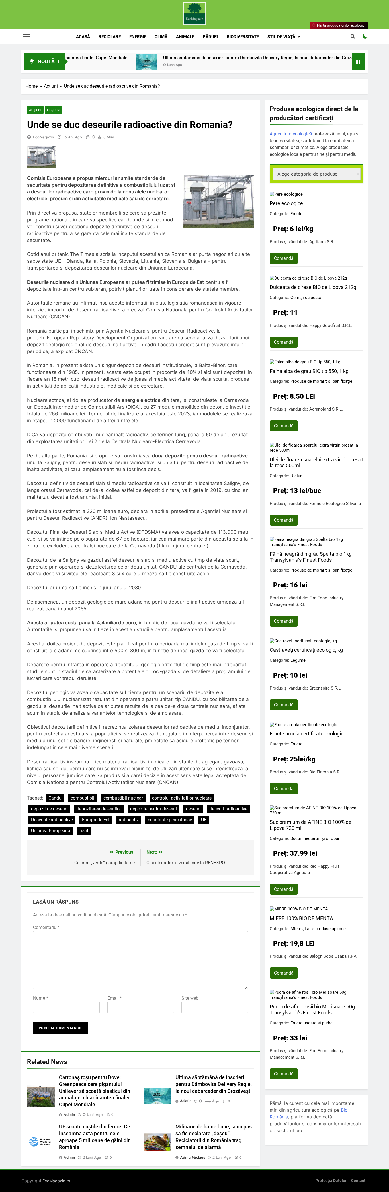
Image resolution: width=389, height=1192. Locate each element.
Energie (137, 36)
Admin (69, 1114)
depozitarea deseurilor (99, 809)
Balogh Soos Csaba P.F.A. (333, 956)
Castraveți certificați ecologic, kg (306, 650)
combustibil (82, 798)
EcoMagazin (43, 137)
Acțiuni (35, 109)
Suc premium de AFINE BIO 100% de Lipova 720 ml (310, 825)
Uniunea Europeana (50, 830)
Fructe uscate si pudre (311, 1023)
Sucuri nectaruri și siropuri (315, 838)
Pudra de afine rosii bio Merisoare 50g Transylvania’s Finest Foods (312, 1010)
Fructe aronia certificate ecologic (306, 734)
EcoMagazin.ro (56, 1180)
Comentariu (46, 927)
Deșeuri (53, 109)
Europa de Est (96, 819)
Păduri (210, 36)
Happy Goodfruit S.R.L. (330, 325)
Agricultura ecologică (291, 133)
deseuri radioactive (228, 809)
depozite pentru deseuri (153, 809)
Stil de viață (281, 36)
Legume (298, 660)
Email (114, 998)
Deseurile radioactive (52, 819)
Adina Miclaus (192, 1157)
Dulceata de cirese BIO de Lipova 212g (313, 287)
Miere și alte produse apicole (318, 928)
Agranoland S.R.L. (326, 409)
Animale (185, 36)
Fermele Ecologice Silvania (335, 503)
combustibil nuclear (123, 798)
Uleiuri (296, 475)
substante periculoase (170, 819)
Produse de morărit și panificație (321, 381)
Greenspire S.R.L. (325, 688)
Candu (55, 798)
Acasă (83, 36)
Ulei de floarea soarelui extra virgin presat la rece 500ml (316, 462)
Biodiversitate (243, 36)
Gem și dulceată (305, 297)
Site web (189, 998)
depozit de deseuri (49, 809)
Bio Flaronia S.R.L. (326, 772)
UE (203, 819)
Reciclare (110, 36)
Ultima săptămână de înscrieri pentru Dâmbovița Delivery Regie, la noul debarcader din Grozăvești (228, 57)
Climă (161, 36)
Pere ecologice (286, 203)
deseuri (193, 809)
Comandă (284, 258)
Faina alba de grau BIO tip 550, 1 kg (309, 371)
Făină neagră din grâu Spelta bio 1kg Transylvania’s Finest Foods (311, 557)
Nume (40, 998)
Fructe (296, 213)
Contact (358, 1180)
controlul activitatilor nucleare (182, 798)
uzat (83, 830)
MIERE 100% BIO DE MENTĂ (301, 918)
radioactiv (129, 819)
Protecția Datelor (331, 1180)
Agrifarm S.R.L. (323, 241)
